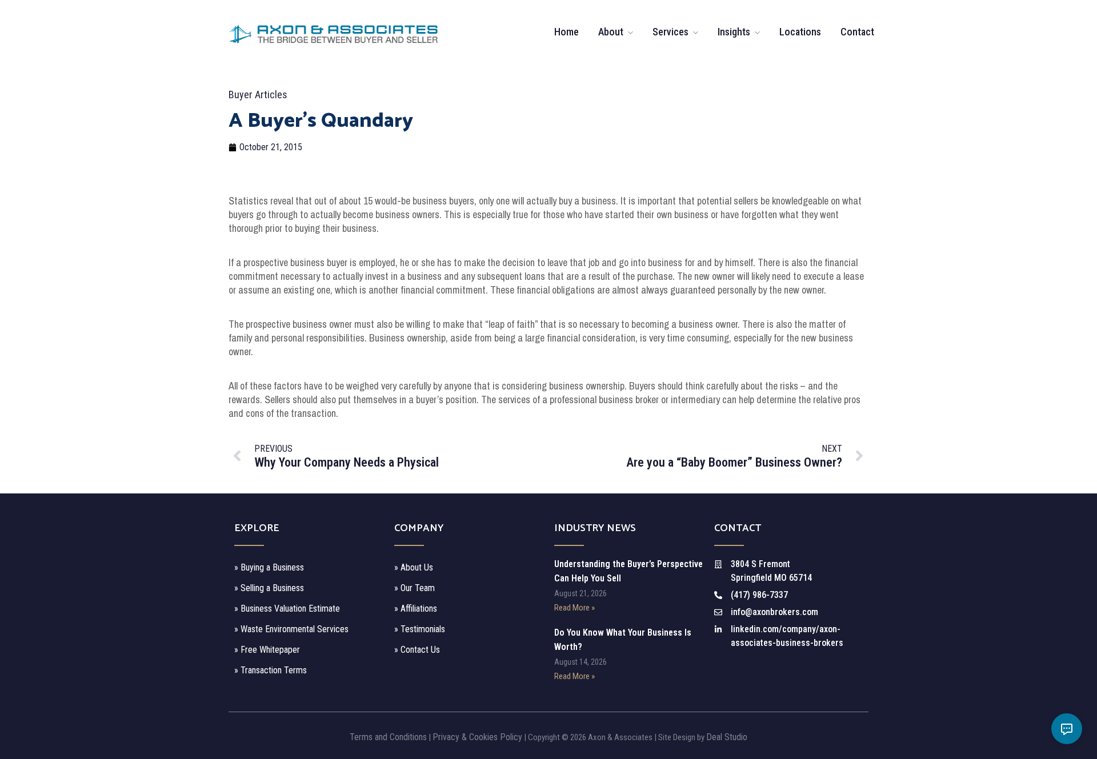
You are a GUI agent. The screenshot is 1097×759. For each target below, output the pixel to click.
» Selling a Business (269, 588)
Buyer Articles (258, 95)
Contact (857, 32)
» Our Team (414, 588)
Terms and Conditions (388, 737)
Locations (800, 32)
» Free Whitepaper (267, 649)
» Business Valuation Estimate (287, 608)
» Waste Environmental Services (291, 629)
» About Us (413, 567)
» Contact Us (417, 649)
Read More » (574, 608)
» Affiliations (415, 608)
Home (566, 32)
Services (670, 32)
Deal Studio (726, 737)
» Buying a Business (269, 567)
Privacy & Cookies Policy (477, 737)
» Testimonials (419, 629)
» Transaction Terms (270, 670)
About (610, 32)
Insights (734, 32)
